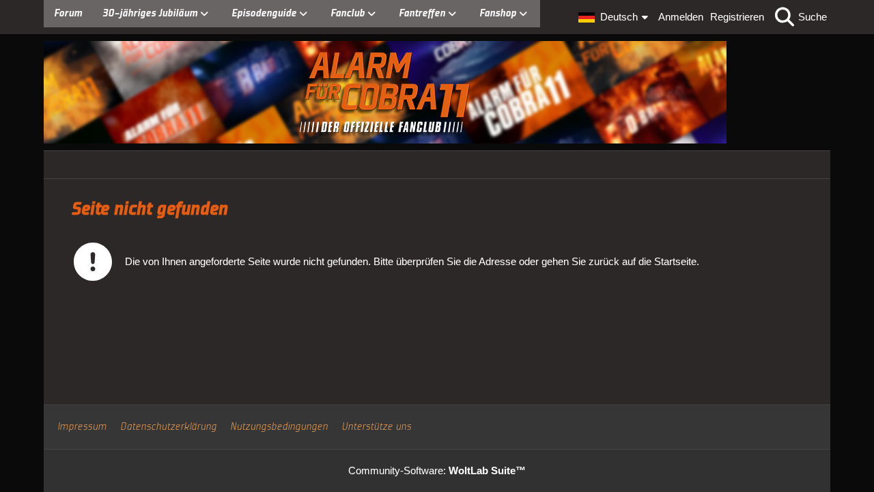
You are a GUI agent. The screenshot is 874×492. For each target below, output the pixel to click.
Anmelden (680, 17)
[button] (615, 17)
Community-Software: (437, 470)
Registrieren (737, 17)
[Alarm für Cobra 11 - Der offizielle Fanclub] (437, 92)
